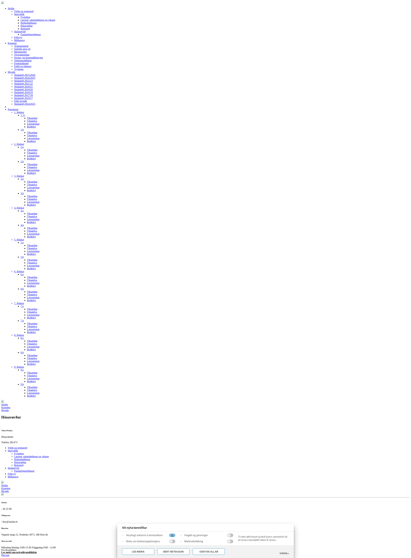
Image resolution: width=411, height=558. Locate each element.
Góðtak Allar (208, 551)
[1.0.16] (284, 553)
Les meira (138, 551)
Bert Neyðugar (173, 551)
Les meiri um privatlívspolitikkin (19, 552)
